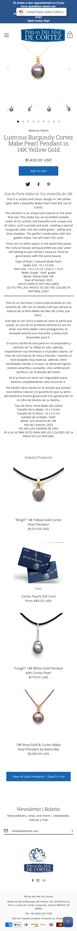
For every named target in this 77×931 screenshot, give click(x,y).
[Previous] (8, 69)
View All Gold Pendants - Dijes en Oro (38, 776)
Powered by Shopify (53, 918)
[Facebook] (38, 184)
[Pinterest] (49, 184)
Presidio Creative (30, 918)
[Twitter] (28, 184)
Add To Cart (39, 171)
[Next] (69, 69)
